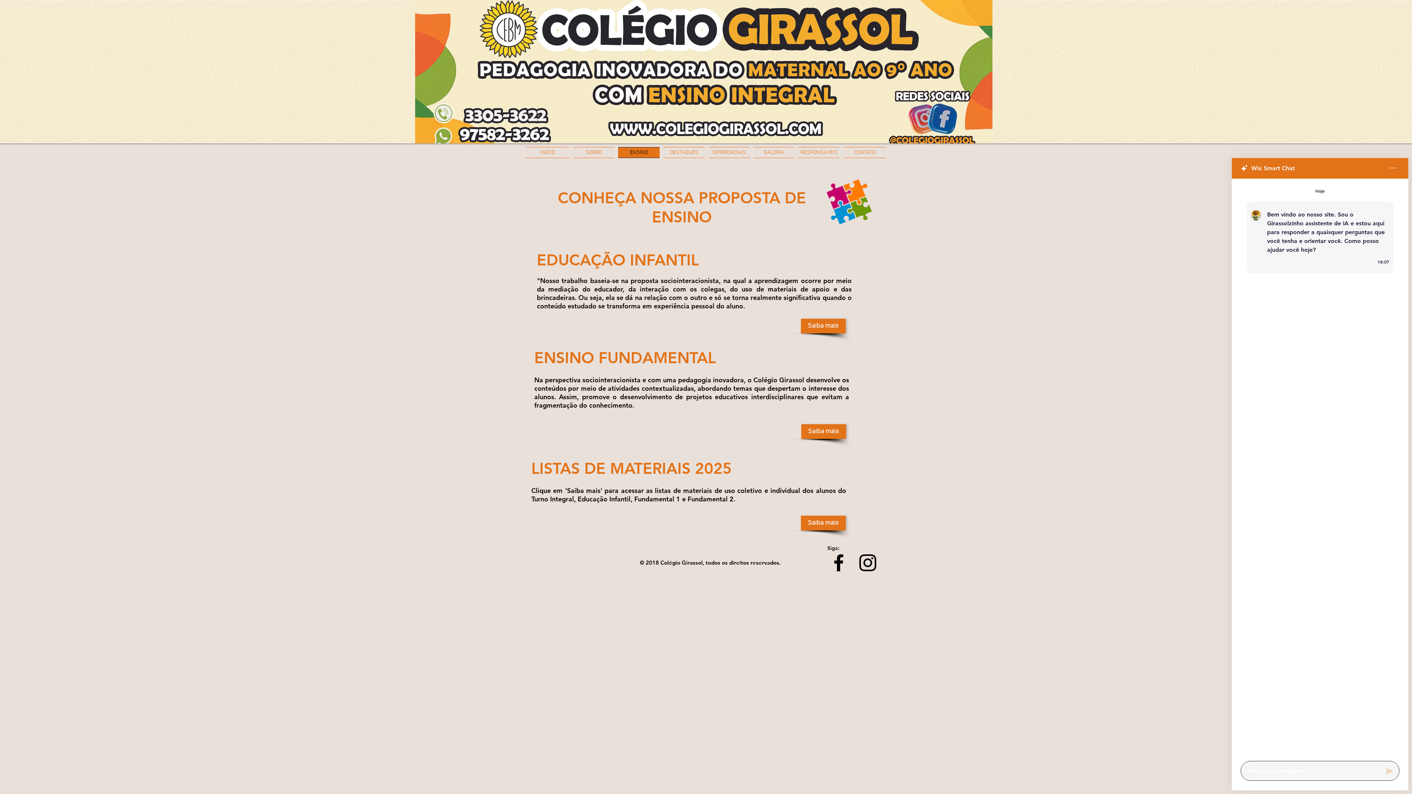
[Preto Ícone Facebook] (838, 562)
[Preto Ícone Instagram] (867, 562)
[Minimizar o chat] (1393, 168)
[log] (1320, 468)
